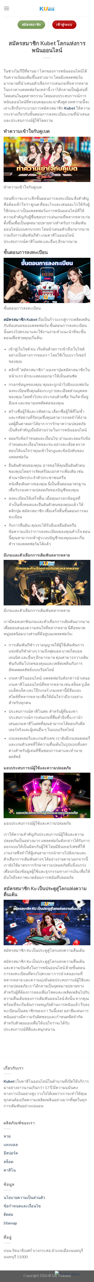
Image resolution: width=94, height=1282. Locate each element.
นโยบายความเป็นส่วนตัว (24, 1197)
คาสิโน (10, 1170)
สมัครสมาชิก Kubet (21, 319)
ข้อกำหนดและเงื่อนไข (22, 1206)
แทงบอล (11, 1144)
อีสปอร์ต (11, 1153)
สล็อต (8, 1161)
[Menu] (6, 8)
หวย (7, 1136)
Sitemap (10, 1223)
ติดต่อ (8, 1214)
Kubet (69, 108)
